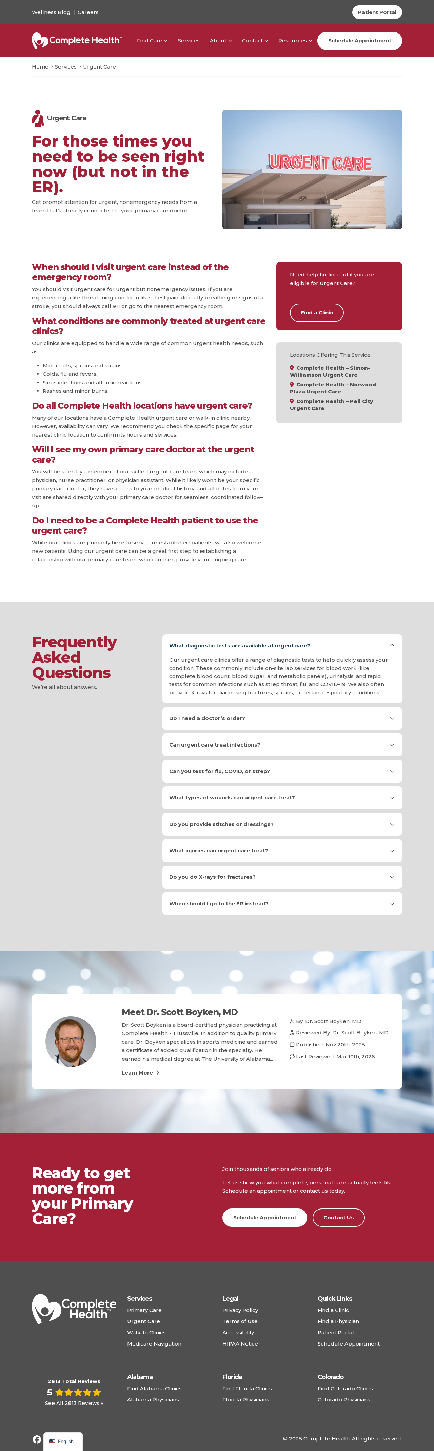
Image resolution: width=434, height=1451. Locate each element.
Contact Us (338, 1217)
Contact (252, 40)
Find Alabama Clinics (154, 1388)
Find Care (149, 40)
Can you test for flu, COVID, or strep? (219, 771)
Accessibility (238, 1332)
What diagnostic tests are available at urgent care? (239, 645)
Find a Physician (338, 1321)
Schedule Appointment (359, 40)
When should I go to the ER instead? (219, 903)
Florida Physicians (245, 1399)
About (218, 40)
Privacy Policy (240, 1310)
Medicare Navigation (154, 1343)
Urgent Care (143, 1321)
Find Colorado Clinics (345, 1388)
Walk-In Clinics (146, 1332)
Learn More (138, 1072)
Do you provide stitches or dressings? (221, 824)
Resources (292, 40)
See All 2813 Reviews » (74, 1403)
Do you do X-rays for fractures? (212, 877)
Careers (88, 12)
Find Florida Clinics (247, 1388)
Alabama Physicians (153, 1399)
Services (189, 40)
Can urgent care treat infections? (214, 744)
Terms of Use (240, 1321)
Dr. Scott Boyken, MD (333, 1021)
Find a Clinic (317, 312)
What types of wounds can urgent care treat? (232, 797)
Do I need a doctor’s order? (207, 718)
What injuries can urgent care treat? (218, 850)
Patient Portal (336, 1332)
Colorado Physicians (344, 1399)
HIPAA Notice (240, 1343)
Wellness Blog (51, 12)
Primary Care (144, 1310)
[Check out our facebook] (37, 1440)
